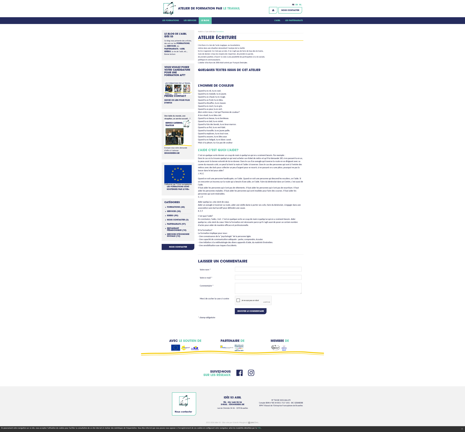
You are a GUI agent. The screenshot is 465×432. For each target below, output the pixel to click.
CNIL (259, 428)
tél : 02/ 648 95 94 (232, 402)
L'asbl (277, 21)
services (171, 46)
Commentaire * (206, 286)
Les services (190, 21)
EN (296, 5)
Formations (220, 32)
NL (300, 5)
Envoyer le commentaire (250, 311)
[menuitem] (170, 20)
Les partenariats (294, 21)
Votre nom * (205, 270)
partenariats (171, 49)
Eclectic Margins (239, 423)
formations (183, 43)
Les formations (170, 21)
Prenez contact (175, 96)
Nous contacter (290, 10)
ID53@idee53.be (171, 153)
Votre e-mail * (206, 278)
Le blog (205, 21)
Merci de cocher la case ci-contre (214, 299)
